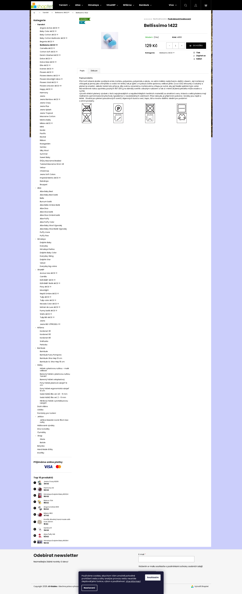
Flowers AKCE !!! (46, 72)
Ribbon (43, 140)
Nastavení (89, 587)
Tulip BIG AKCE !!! (47, 317)
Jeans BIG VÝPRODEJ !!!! (50, 324)
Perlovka (43, 344)
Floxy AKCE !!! (45, 286)
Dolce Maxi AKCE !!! (48, 62)
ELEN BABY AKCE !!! (47, 280)
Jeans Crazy (45, 103)
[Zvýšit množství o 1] (182, 46)
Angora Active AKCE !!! (49, 28)
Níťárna (40, 327)
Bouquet (43, 184)
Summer (44, 154)
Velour (42, 167)
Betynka (40, 446)
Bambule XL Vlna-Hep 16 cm (52, 361)
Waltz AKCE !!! (46, 314)
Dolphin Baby (45, 242)
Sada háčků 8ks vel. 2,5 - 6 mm (53, 394)
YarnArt (41, 24)
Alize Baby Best (46, 191)
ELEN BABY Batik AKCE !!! (50, 283)
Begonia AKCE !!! (47, 41)
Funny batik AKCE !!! (48, 310)
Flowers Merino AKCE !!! (50, 75)
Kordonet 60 (45, 334)
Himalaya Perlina (47, 249)
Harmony (44, 92)
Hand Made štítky (45, 449)
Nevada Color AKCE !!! (49, 303)
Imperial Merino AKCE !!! (50, 178)
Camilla (43, 276)
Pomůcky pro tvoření (46, 413)
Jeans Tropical (46, 113)
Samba (43, 147)
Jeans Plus (44, 106)
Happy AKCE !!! (46, 89)
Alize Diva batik (46, 212)
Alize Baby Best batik (49, 195)
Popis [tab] (82, 70)
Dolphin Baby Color (48, 252)
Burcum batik (46, 201)
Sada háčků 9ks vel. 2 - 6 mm (53, 397)
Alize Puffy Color (47, 222)
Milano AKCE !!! (46, 123)
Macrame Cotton (47, 116)
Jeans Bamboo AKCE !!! (50, 99)
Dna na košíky (43, 429)
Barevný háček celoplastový (52, 379)
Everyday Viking (46, 256)
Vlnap (39, 436)
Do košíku (198, 45)
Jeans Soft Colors (47, 174)
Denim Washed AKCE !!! (50, 55)
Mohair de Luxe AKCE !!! (50, 307)
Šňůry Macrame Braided (50, 160)
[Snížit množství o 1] (169, 46)
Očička (40, 409)
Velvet (42, 263)
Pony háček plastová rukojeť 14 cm (53, 384)
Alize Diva (44, 208)
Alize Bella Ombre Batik (50, 205)
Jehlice (40, 416)
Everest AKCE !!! (46, 68)
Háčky (40, 365)
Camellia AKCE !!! (47, 48)
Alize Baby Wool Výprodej (51, 225)
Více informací (133, 581)
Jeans (42, 96)
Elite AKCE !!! (45, 65)
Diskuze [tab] (94, 70)
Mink (42, 126)
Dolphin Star (45, 259)
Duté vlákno (42, 406)
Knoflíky (40, 453)
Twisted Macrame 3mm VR (52, 164)
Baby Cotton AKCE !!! (49, 34)
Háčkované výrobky (45, 425)
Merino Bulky (45, 120)
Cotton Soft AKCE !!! (48, 51)
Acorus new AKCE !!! (48, 273)
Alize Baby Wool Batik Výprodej (53, 229)
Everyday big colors (48, 266)
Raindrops (44, 181)
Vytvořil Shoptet (201, 586)
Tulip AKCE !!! (45, 297)
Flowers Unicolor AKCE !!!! (50, 86)
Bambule (41, 348)
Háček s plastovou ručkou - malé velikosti (54, 369)
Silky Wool (44, 150)
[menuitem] (64, 5)
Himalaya (41, 239)
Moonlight (44, 290)
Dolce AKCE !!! (46, 58)
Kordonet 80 (45, 338)
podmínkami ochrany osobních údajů (185, 566)
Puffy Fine (44, 235)
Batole (42, 442)
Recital (43, 137)
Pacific (43, 133)
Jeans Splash (45, 109)
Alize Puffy (44, 218)
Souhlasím (153, 577)
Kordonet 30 (45, 331)
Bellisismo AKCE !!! (49, 45)
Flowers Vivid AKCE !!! (49, 82)
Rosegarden (45, 143)
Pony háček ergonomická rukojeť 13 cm (54, 389)
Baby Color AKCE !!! (48, 31)
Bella (42, 198)
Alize (39, 188)
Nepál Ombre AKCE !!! (49, 293)
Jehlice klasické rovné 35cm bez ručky (54, 421)
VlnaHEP (40, 269)
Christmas (44, 171)
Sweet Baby (45, 157)
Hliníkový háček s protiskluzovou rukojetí (54, 402)
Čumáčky (41, 432)
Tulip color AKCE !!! (48, 300)
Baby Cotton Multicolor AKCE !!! (53, 38)
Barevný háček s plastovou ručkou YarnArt (55, 375)
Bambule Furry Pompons (50, 355)
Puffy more (45, 232)
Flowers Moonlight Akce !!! (51, 79)
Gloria (42, 439)
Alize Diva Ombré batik (50, 215)
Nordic (42, 130)
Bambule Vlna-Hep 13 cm (51, 358)
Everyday (44, 246)
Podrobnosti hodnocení (179, 19)
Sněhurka (44, 341)
